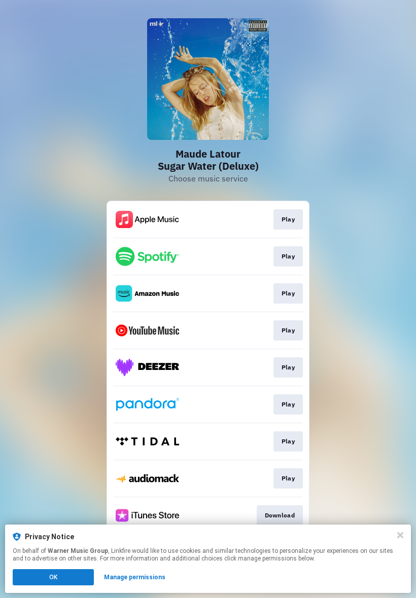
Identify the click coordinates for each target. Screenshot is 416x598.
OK (53, 577)
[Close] (400, 535)
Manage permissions (134, 577)
